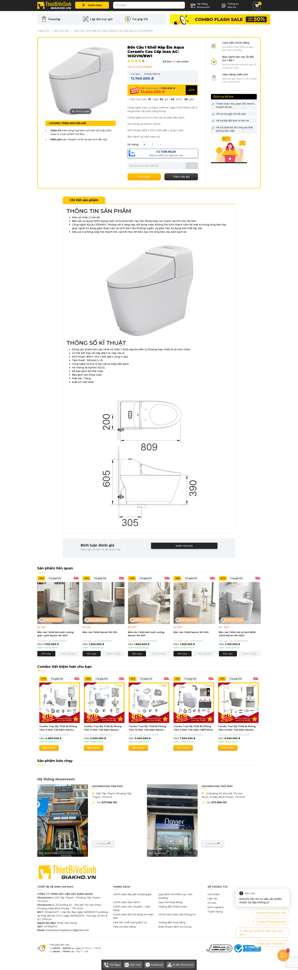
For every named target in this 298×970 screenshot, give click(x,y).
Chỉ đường (102, 843)
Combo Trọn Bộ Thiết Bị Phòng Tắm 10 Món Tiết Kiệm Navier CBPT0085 (147, 728)
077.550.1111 (109, 802)
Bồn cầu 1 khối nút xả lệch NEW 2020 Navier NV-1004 (237, 634)
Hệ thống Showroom (203, 5)
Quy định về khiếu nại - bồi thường (175, 896)
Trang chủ (43, 30)
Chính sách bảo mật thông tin (177, 914)
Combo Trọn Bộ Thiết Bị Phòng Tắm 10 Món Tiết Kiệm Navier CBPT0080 (237, 728)
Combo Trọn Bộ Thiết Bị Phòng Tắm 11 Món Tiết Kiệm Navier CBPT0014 (103, 728)
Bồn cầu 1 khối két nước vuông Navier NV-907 (146, 634)
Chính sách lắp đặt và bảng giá (132, 894)
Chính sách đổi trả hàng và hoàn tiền (133, 916)
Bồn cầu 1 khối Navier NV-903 (190, 632)
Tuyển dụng (214, 911)
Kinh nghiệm (215, 907)
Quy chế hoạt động (170, 902)
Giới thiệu (213, 894)
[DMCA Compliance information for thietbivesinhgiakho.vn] (219, 948)
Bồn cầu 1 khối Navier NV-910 (100, 632)
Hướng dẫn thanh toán (172, 906)
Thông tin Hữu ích (233, 5)
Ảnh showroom (48, 853)
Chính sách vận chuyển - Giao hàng (131, 908)
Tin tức (211, 902)
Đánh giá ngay (184, 546)
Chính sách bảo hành (126, 902)
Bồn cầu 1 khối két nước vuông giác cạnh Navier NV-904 (55, 634)
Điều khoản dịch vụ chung (174, 926)
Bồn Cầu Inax (61, 30)
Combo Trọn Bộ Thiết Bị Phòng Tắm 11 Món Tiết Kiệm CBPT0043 (193, 728)
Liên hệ (212, 898)
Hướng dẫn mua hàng (171, 922)
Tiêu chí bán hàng (124, 926)
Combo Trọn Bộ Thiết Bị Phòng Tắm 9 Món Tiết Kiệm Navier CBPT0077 (58, 728)
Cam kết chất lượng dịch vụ (130, 922)
